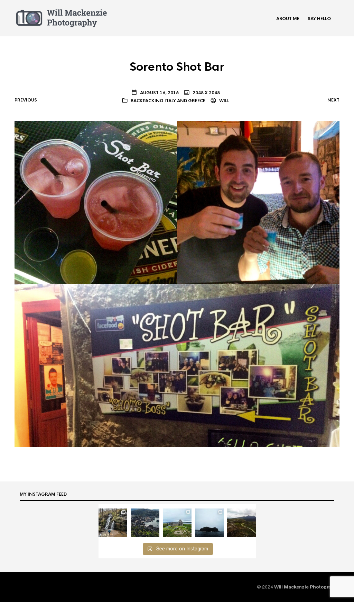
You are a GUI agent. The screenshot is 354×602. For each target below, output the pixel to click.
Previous (26, 100)
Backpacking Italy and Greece (168, 101)
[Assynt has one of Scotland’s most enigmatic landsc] (241, 522)
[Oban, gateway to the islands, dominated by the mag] (145, 522)
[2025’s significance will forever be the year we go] (113, 522)
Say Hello (319, 18)
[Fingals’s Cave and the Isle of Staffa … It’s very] (209, 522)
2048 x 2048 (206, 93)
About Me (287, 18)
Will (223, 101)
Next (333, 100)
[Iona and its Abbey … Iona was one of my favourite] (177, 522)
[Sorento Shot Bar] (177, 283)
